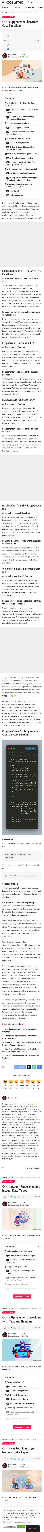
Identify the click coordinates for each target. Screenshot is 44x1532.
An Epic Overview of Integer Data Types (20, 1272)
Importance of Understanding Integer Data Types (22, 1261)
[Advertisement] (22, 40)
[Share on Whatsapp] (8, 40)
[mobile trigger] (4, 2)
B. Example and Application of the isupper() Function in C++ (21, 163)
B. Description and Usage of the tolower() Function (20, 148)
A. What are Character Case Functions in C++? (22, 111)
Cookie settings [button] (10, 1527)
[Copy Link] (8, 44)
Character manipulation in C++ (21, 1391)
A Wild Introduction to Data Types (22, 1256)
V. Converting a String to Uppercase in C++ (23, 169)
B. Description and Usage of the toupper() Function (20, 133)
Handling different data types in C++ (23, 1403)
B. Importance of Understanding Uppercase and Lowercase (20, 118)
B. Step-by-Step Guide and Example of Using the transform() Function (22, 179)
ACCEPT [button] (21, 1527)
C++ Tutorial (9, 16)
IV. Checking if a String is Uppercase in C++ (23, 154)
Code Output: (14, 191)
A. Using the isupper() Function (21, 158)
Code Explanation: (17, 195)
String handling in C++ (17, 1386)
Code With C (14, 2)
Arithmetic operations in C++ (20, 1399)
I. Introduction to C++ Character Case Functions (20, 104)
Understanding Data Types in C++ (19, 1251)
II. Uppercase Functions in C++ (18, 123)
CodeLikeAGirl (12, 54)
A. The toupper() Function (19, 128)
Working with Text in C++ (16, 1382)
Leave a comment (34, 1168)
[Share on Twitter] (8, 36)
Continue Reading (22, 1296)
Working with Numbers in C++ (18, 1395)
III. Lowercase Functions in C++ (18, 138)
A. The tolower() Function (19, 143)
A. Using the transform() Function (22, 173)
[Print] (8, 49)
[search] (28, 2)
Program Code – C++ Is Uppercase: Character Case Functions (19, 185)
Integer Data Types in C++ (17, 1267)
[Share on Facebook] (8, 32)
